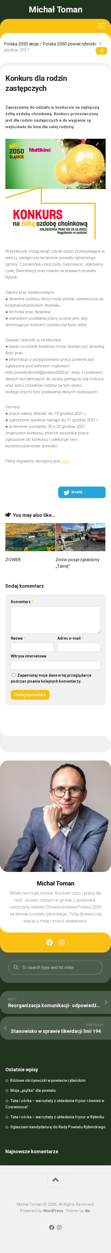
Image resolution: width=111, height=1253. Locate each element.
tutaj (65, 461)
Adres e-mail (70, 638)
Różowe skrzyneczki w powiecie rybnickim (48, 1080)
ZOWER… (14, 559)
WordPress (53, 1210)
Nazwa (18, 638)
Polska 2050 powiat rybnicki (69, 44)
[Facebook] (50, 942)
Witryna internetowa (28, 656)
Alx (87, 1210)
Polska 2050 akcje (21, 44)
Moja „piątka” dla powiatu (33, 1090)
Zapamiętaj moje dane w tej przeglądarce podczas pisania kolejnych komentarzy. (51, 678)
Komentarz (22, 602)
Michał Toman (55, 9)
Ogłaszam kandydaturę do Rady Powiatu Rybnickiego (58, 1127)
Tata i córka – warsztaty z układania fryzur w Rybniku (57, 1117)
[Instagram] (61, 942)
